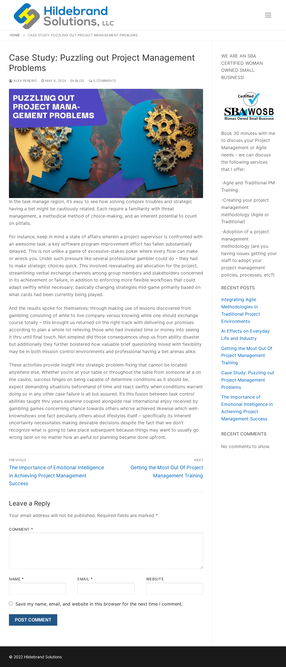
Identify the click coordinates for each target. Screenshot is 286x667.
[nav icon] (268, 15)
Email (85, 579)
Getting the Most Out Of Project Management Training (246, 356)
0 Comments (104, 81)
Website (155, 579)
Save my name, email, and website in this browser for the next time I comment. (99, 604)
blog (79, 81)
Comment (21, 529)
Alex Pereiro (25, 81)
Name (16, 579)
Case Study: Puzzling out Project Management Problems (247, 380)
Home (15, 35)
